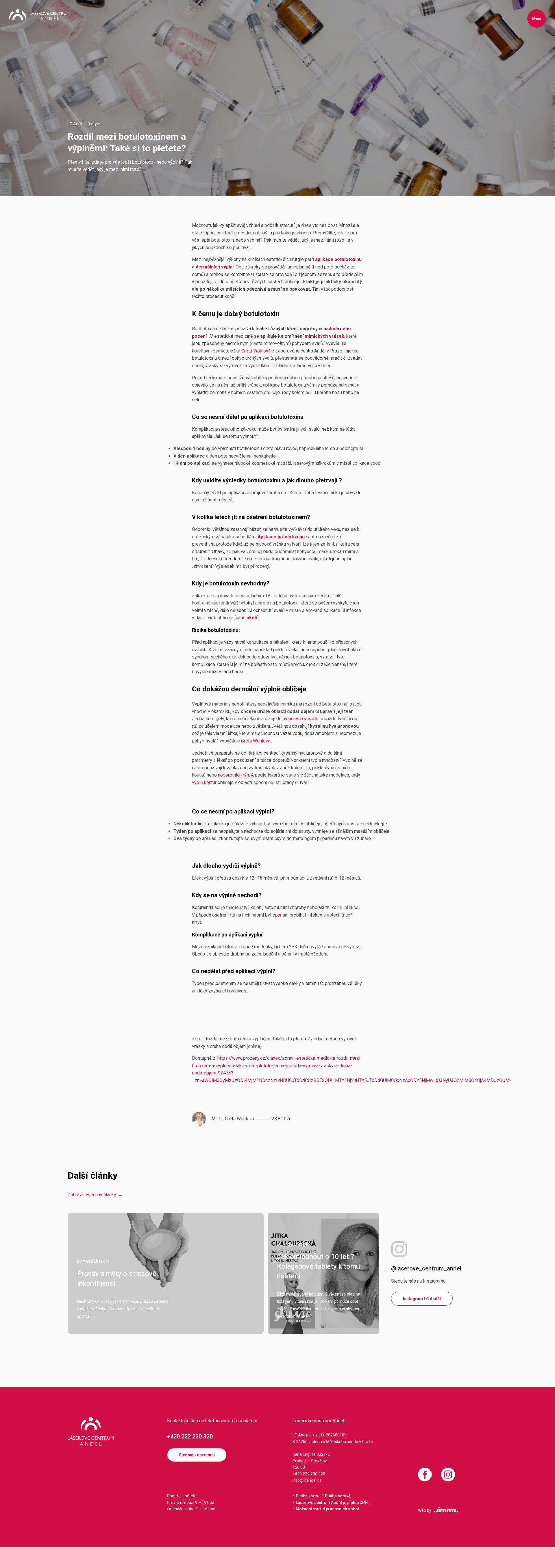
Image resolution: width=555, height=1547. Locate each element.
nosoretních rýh (233, 775)
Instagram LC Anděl (422, 1298)
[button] (536, 18)
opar (277, 915)
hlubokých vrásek (300, 718)
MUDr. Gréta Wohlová (233, 1118)
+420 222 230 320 (190, 1436)
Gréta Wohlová (256, 351)
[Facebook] (425, 1474)
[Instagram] (448, 1474)
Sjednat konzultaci (197, 1455)
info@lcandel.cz (307, 1480)
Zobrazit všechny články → (95, 1194)
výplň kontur (204, 782)
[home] (39, 14)
